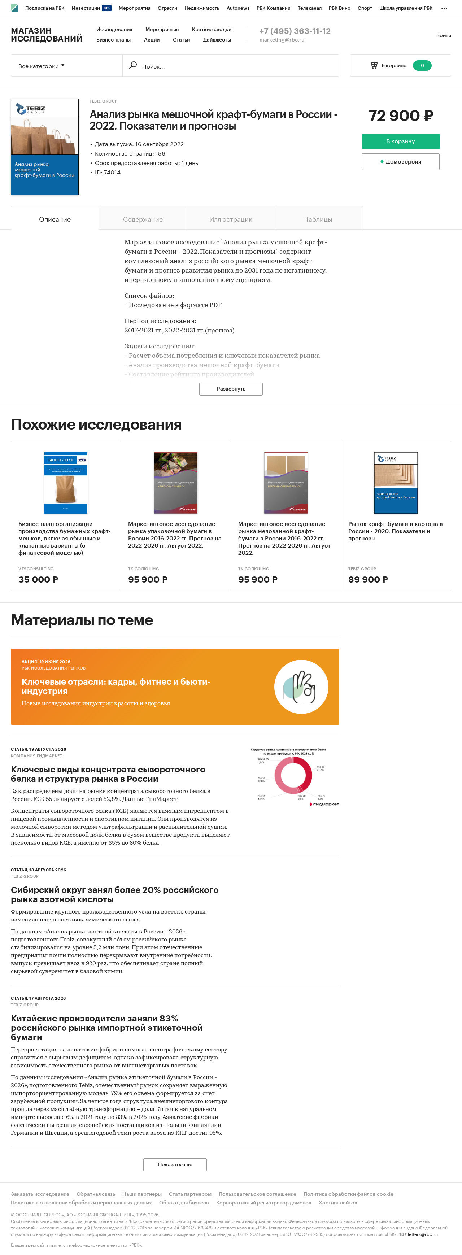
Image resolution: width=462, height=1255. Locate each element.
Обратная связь (96, 1194)
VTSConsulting (36, 569)
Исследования (114, 29)
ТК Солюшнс (143, 569)
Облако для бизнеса (184, 1203)
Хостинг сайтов (338, 1203)
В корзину (400, 141)
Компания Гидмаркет (36, 756)
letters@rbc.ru (423, 1233)
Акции (152, 40)
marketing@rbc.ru (282, 40)
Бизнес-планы (113, 40)
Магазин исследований (47, 35)
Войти (443, 35)
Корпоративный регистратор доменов (263, 1203)
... (444, 6)
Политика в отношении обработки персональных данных (81, 1203)
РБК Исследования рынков (54, 668)
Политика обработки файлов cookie (348, 1194)
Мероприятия (162, 29)
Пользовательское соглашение (257, 1194)
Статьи (181, 40)
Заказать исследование (40, 1194)
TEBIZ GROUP (104, 101)
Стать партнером (190, 1194)
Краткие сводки (211, 29)
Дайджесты (217, 40)
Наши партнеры (142, 1194)
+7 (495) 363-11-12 (295, 31)
